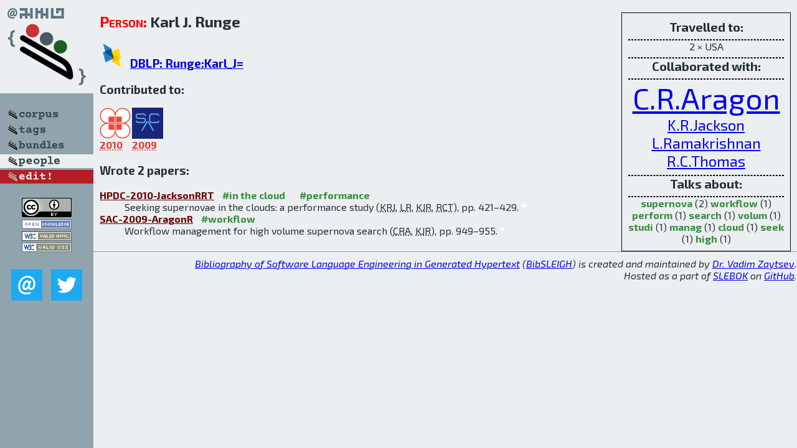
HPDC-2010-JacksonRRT (157, 195)
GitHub (779, 275)
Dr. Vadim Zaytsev (753, 263)
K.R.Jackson (706, 125)
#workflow (228, 219)
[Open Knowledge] (47, 225)
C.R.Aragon (706, 98)
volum (752, 215)
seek (772, 227)
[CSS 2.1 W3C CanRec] (47, 260)
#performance (334, 195)
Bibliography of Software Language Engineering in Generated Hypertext (357, 263)
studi (640, 227)
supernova (666, 203)
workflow (734, 203)
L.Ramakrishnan (706, 143)
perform (652, 215)
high (706, 239)
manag (685, 227)
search (705, 215)
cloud (731, 227)
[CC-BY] (47, 213)
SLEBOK (730, 275)
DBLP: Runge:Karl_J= (186, 63)
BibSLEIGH (549, 263)
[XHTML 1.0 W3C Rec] (47, 237)
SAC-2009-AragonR (146, 219)
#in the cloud (253, 195)
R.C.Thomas (706, 161)
